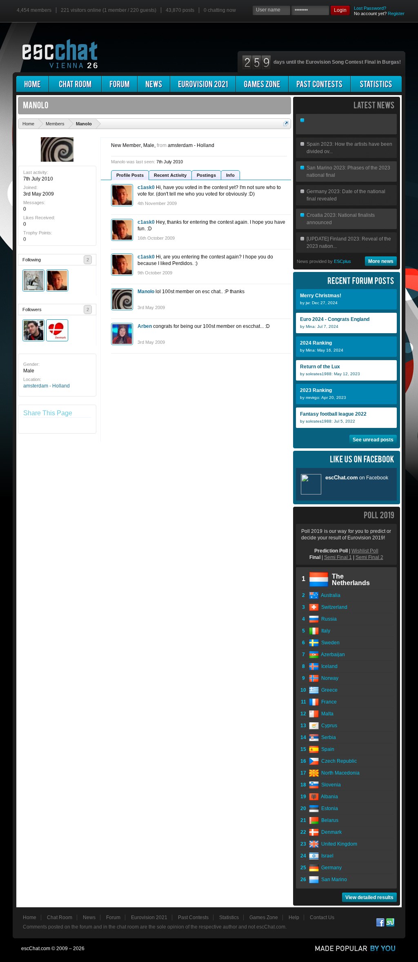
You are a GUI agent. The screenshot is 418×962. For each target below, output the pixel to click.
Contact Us (322, 917)
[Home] (32, 84)
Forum (113, 917)
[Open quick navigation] (286, 123)
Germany (330, 868)
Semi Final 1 (338, 557)
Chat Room (59, 917)
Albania (328, 796)
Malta (326, 714)
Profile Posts (130, 175)
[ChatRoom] (75, 84)
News (89, 917)
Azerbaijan (332, 654)
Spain (326, 749)
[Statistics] (376, 84)
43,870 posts (180, 10)
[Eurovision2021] (203, 84)
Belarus (328, 820)
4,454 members (34, 10)
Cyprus (328, 725)
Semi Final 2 (369, 557)
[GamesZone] (262, 84)
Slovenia (330, 785)
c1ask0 (146, 187)
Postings (206, 175)
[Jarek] (57, 330)
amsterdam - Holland (46, 386)
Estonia (328, 808)
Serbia (327, 737)
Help (294, 917)
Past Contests (193, 917)
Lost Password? (370, 8)
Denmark (330, 832)
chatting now (220, 10)
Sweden (329, 643)
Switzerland (333, 607)
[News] (154, 84)
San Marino (333, 879)
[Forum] (119, 84)
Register (396, 13)
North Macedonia (339, 773)
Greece (328, 690)
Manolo (146, 291)
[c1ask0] (57, 280)
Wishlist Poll (364, 551)
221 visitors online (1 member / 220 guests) (108, 10)
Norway (328, 678)
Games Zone (263, 917)
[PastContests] (319, 84)
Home (29, 917)
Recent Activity (170, 175)
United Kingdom (338, 844)
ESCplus (342, 261)
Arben (145, 326)
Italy (324, 631)
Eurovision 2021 (149, 917)
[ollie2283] (33, 280)
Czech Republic (338, 761)
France (328, 702)
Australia (329, 595)
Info (230, 175)
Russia (328, 619)
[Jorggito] (33, 330)
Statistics (229, 917)
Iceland (328, 666)
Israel (326, 856)
